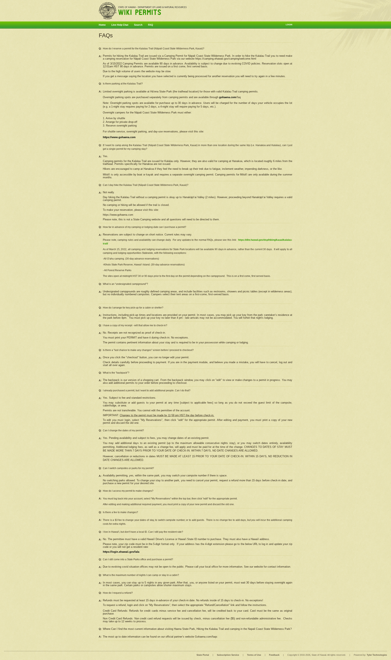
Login (289, 24)
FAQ (150, 24)
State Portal (203, 655)
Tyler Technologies (377, 655)
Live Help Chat (119, 24)
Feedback (274, 655)
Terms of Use (254, 655)
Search (138, 24)
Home (102, 24)
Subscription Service (228, 655)
